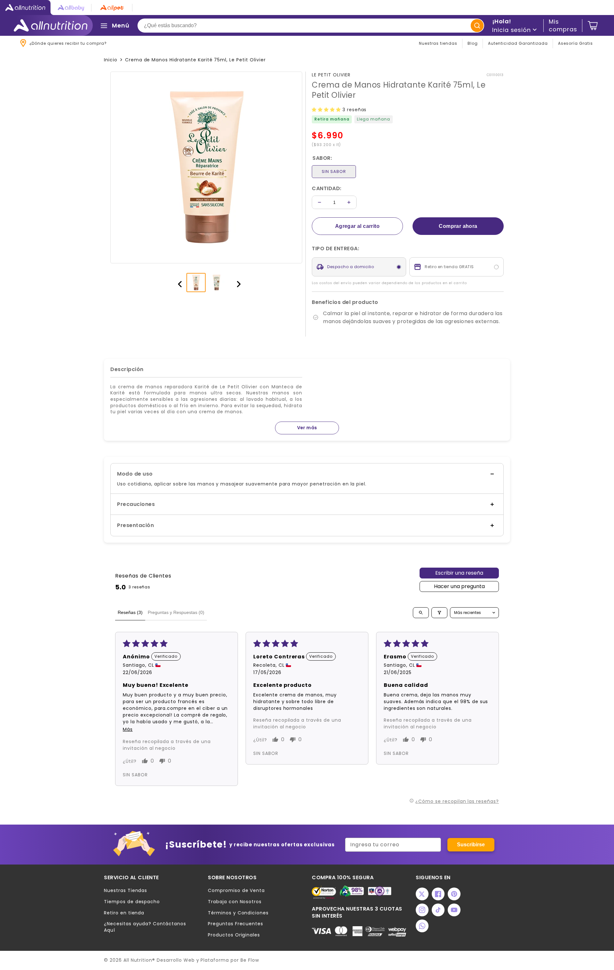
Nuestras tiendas (438, 43)
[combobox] (311, 26)
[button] (327, 109)
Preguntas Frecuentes (235, 924)
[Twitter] (422, 894)
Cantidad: (327, 188)
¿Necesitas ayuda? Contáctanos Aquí (145, 927)
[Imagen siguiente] (235, 282)
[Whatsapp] (422, 926)
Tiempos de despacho (132, 902)
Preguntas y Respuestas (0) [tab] (176, 612)
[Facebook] (438, 894)
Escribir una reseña (459, 573)
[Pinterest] (454, 894)
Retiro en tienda (124, 913)
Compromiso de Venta (236, 891)
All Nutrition (137, 960)
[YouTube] (454, 910)
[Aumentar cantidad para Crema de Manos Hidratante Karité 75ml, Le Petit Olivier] (349, 202)
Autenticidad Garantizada (518, 43)
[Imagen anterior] (176, 282)
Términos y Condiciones (238, 913)
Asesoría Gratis (575, 43)
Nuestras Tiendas (125, 891)
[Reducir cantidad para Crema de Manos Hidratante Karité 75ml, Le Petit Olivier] (319, 202)
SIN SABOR (334, 171)
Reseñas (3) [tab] (130, 612)
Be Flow (249, 960)
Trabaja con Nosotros (235, 902)
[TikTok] (438, 910)
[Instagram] (422, 910)
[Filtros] (439, 612)
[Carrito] (592, 25)
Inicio (110, 60)
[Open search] (421, 612)
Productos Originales (234, 935)
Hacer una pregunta (459, 586)
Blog (473, 43)
